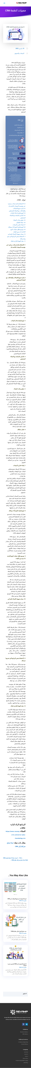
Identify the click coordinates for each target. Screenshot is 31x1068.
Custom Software (24, 1044)
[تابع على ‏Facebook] (23, 1024)
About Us (26, 1054)
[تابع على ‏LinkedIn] (26, 1024)
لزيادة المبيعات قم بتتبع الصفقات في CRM (16, 898)
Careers (26, 1056)
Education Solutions (24, 1032)
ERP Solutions (25, 1034)
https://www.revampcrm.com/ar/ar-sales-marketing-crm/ (15, 835)
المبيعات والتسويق (19, 53)
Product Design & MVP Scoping (22, 1060)
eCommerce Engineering (23, 1042)
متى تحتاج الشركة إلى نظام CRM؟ (18, 931)
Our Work (26, 1052)
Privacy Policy (25, 1058)
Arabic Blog (26, 1062)
